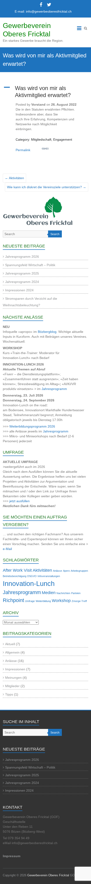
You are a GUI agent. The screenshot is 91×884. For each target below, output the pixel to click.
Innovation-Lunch (29, 583)
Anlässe (57, 570)
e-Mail (7, 549)
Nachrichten (63, 593)
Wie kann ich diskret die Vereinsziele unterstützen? (46, 187)
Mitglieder (12, 686)
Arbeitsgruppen (79, 570)
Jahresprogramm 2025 (22, 273)
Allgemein (12, 652)
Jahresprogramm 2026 (22, 256)
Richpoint (13, 600)
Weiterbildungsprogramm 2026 (32, 426)
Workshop (61, 600)
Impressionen (15, 669)
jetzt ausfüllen (19, 501)
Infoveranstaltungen (49, 576)
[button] (45, 92)
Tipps (9, 694)
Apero (66, 570)
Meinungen (13, 677)
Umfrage (30, 601)
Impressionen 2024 (19, 290)
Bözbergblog (47, 332)
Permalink (23, 150)
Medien (49, 592)
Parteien (75, 593)
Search (55, 234)
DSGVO (32, 576)
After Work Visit (17, 570)
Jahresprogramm (54, 389)
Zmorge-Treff (79, 601)
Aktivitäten (14, 178)
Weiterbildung (43, 601)
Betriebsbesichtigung (14, 576)
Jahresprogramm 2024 (22, 282)
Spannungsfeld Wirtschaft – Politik (30, 265)
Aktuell (10, 644)
